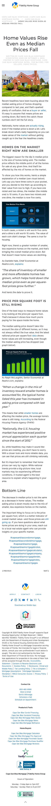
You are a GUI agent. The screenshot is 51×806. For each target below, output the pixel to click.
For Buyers (37, 62)
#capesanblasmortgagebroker (25, 547)
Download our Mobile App (25, 605)
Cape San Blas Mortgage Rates (25, 61)
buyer (34, 110)
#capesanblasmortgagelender (25, 556)
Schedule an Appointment (25, 700)
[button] (3, 5)
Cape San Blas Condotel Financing (25, 715)
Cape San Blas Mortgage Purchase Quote (25, 738)
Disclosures (33, 666)
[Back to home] (25, 5)
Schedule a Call (25, 697)
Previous (7, 571)
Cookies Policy (20, 666)
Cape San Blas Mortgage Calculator (25, 733)
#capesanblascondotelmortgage (25, 540)
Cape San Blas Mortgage (28, 60)
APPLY (13, 594)
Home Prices (30, 64)
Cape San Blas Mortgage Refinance (25, 723)
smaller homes (31, 413)
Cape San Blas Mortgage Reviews (25, 744)
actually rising (37, 125)
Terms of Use (8, 676)
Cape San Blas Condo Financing (25, 713)
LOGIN (38, 594)
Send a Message (25, 694)
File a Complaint (39, 669)
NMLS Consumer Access (22, 674)
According (26, 419)
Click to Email (25, 692)
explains (19, 264)
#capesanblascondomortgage (25, 537)
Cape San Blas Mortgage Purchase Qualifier (25, 741)
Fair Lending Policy (22, 669)
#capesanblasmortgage (25, 544)
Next (45, 571)
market (24, 135)
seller (43, 110)
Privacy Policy (40, 674)
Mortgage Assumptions (11, 671)
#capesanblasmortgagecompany (25, 553)
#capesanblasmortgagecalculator (25, 550)
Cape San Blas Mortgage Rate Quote (25, 718)
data (34, 335)
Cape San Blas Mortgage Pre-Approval (25, 736)
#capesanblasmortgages (25, 563)
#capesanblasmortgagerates (25, 559)
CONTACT (25, 594)
